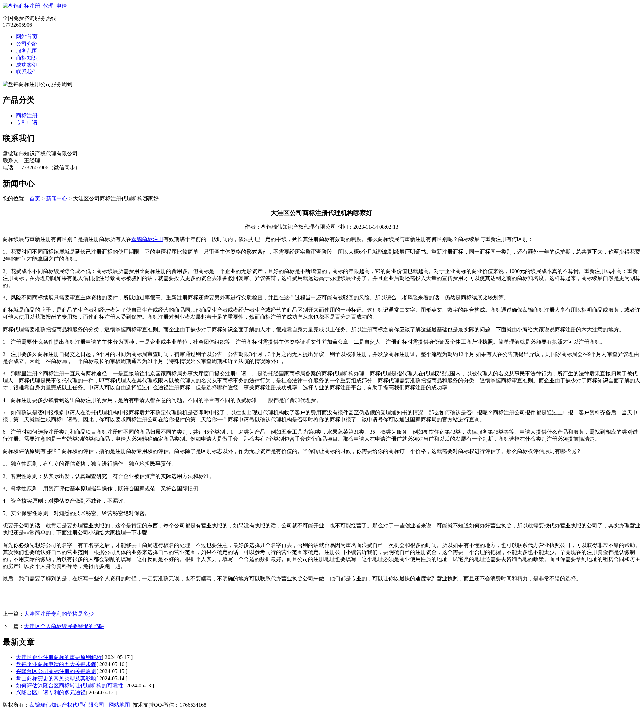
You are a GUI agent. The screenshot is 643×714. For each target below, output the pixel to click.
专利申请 (27, 122)
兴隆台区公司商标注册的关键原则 (56, 671)
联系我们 (27, 72)
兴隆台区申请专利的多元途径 (51, 692)
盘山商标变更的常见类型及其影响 (56, 678)
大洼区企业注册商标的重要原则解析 (59, 657)
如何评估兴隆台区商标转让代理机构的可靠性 (69, 685)
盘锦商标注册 (147, 239)
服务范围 (27, 51)
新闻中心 (56, 198)
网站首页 (27, 37)
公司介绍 (27, 44)
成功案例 (27, 65)
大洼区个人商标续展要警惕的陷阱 (64, 626)
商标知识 (27, 58)
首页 (34, 198)
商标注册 (27, 115)
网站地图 (119, 705)
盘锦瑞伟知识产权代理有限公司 (66, 705)
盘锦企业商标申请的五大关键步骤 (56, 664)
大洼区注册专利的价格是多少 (59, 614)
